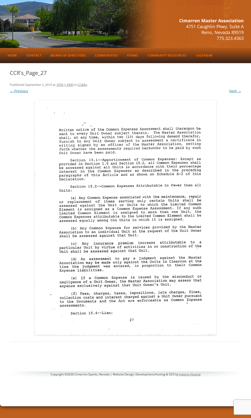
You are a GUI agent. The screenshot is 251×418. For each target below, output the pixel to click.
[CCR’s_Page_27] (125, 217)
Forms (132, 55)
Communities (106, 55)
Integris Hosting (190, 374)
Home (12, 55)
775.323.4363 (230, 38)
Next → (235, 91)
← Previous (19, 91)
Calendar (204, 55)
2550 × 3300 (64, 84)
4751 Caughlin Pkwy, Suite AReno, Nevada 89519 (215, 29)
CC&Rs (82, 84)
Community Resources (167, 55)
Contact (33, 55)
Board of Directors (68, 55)
